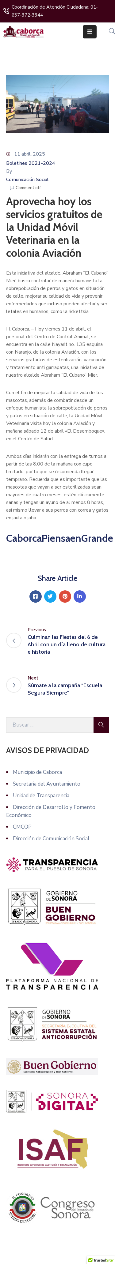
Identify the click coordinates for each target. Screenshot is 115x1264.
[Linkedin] (80, 596)
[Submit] (101, 725)
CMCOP (22, 826)
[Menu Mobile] (90, 31)
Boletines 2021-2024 (30, 163)
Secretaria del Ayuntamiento (46, 783)
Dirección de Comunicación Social (51, 838)
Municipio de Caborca (37, 772)
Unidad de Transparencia (41, 795)
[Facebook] (35, 596)
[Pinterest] (65, 596)
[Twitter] (50, 596)
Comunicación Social (27, 179)
